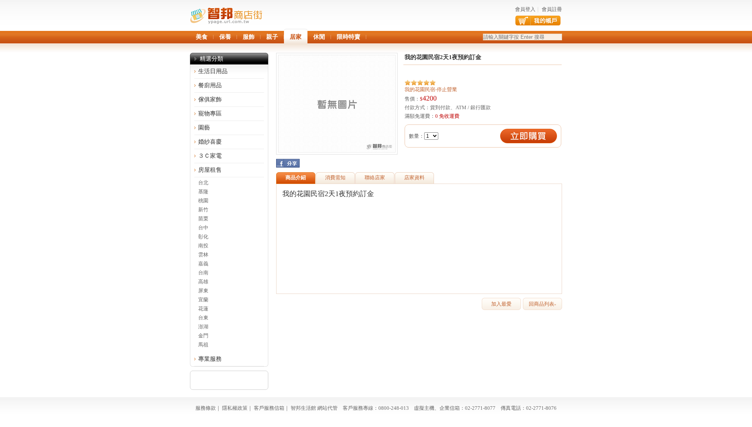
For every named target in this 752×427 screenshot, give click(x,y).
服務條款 (205, 408)
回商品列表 (542, 304)
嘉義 (203, 264)
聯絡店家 (375, 177)
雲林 (203, 255)
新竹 (203, 210)
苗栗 (203, 219)
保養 (225, 37)
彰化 (203, 237)
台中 (203, 228)
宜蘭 (203, 300)
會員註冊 (552, 9)
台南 (203, 273)
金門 (203, 336)
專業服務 (210, 359)
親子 (272, 37)
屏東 (203, 291)
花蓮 (203, 309)
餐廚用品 (210, 85)
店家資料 (414, 177)
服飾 (249, 37)
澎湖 (203, 327)
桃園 (203, 201)
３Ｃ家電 (210, 156)
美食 (202, 37)
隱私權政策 (235, 408)
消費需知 (335, 177)
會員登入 (525, 9)
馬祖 (203, 345)
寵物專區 (210, 113)
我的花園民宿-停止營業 (431, 89)
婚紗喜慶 (210, 142)
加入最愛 (501, 304)
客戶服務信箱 (269, 408)
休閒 (319, 37)
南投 (203, 246)
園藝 (204, 127)
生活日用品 (213, 71)
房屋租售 (210, 170)
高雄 (203, 282)
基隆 (203, 192)
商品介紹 (296, 177)
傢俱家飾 (210, 99)
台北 (203, 183)
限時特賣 (348, 37)
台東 (203, 318)
